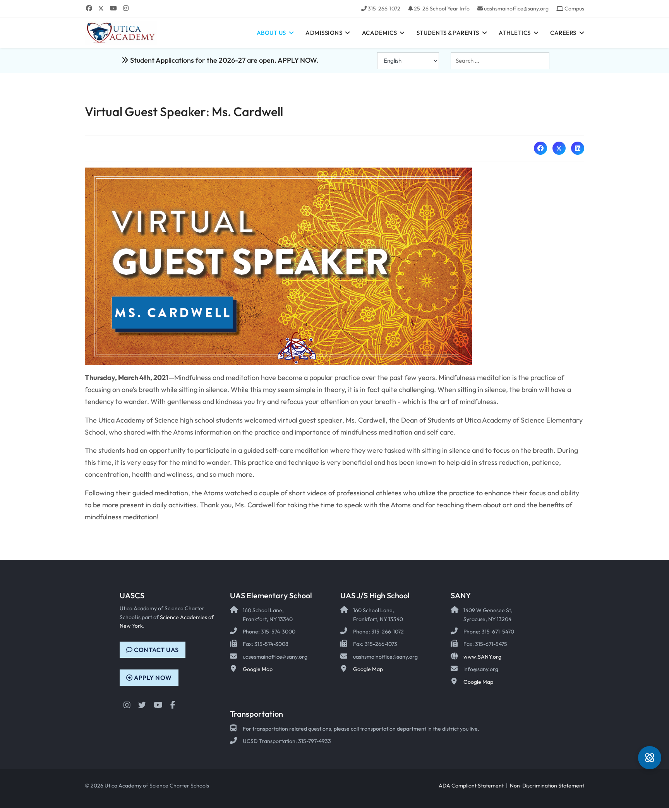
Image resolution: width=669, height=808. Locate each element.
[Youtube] (113, 8)
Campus (574, 8)
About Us (271, 32)
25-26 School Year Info (442, 8)
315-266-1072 (384, 8)
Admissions (323, 32)
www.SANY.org (482, 656)
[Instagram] (126, 8)
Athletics (515, 32)
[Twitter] (101, 8)
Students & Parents (448, 32)
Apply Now (152, 677)
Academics (379, 32)
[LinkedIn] (577, 148)
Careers (563, 32)
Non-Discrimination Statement (547, 785)
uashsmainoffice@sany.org (516, 8)
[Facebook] (89, 8)
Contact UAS (156, 650)
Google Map (258, 669)
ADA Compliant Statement (471, 785)
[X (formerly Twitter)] (559, 148)
